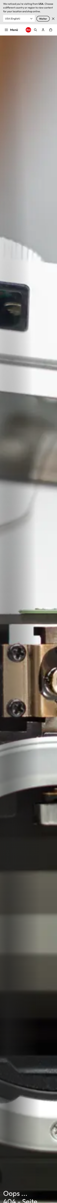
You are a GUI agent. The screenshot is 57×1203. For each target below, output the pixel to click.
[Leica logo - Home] (28, 30)
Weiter (43, 18)
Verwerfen (53, 19)
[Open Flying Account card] (43, 29)
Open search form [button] (35, 29)
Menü (14, 30)
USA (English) (12, 18)
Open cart (51, 29)
